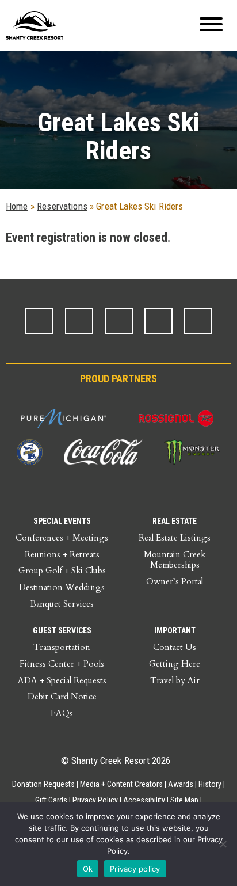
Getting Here (174, 664)
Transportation (61, 647)
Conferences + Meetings (62, 537)
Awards (180, 784)
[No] (222, 844)
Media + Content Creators (121, 784)
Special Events (62, 521)
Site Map (184, 800)
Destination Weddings (62, 587)
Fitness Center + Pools (62, 664)
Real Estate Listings (175, 537)
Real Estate (174, 521)
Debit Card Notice (62, 696)
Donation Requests (43, 784)
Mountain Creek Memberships (174, 560)
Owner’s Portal (174, 581)
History (209, 784)
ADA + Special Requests (62, 680)
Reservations (62, 206)
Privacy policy (135, 868)
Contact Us (174, 647)
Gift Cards (51, 800)
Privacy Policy (95, 800)
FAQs (62, 713)
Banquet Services (62, 604)
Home (17, 206)
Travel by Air (175, 680)
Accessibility (144, 800)
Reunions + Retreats (62, 554)
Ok (88, 868)
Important (175, 630)
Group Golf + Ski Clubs (62, 570)
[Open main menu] (211, 26)
